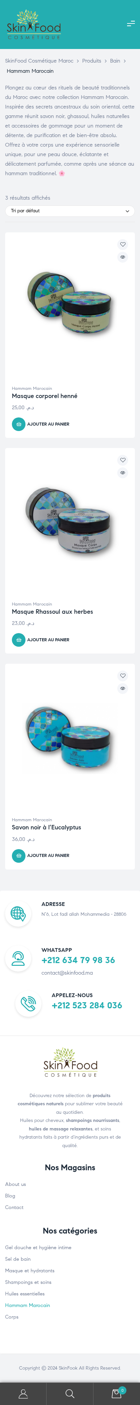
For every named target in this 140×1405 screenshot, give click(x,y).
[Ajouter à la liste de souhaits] (122, 244)
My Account (23, 1394)
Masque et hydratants (29, 1271)
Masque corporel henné (44, 396)
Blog (10, 1196)
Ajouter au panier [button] (48, 424)
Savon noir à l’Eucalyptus (46, 827)
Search (70, 1394)
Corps (11, 1317)
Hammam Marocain (32, 388)
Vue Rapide (122, 257)
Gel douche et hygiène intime (38, 1247)
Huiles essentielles (25, 1294)
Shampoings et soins (28, 1282)
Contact (14, 1207)
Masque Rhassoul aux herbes (52, 611)
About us (15, 1184)
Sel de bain (18, 1259)
